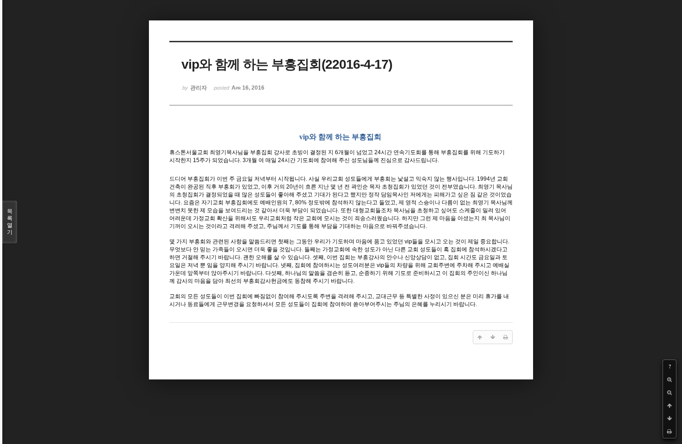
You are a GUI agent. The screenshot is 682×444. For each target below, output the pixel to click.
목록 (10, 221)
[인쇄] (669, 431)
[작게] (669, 392)
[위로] (669, 405)
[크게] (669, 379)
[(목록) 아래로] (669, 418)
